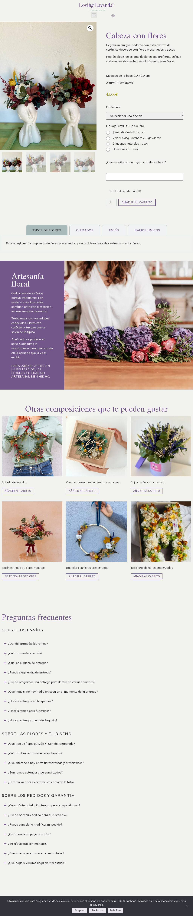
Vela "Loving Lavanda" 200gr (137, 138)
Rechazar (97, 910)
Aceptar (79, 910)
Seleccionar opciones (20, 576)
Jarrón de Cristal (128, 132)
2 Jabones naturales (130, 143)
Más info (115, 910)
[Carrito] (113, 15)
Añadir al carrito (137, 202)
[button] (94, 15)
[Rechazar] (187, 905)
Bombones (125, 149)
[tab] (46, 230)
